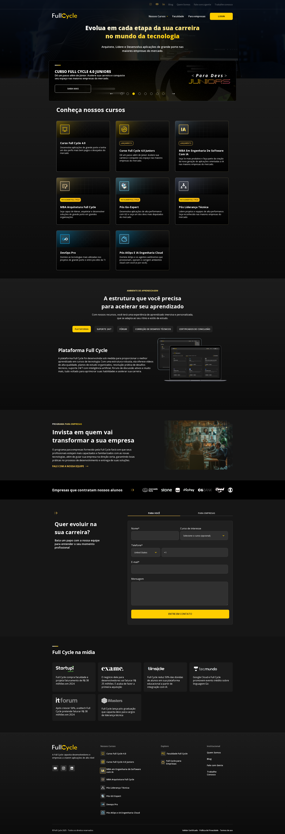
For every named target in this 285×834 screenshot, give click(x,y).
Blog (170, 4)
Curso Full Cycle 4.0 (116, 753)
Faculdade (178, 16)
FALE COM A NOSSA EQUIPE (68, 466)
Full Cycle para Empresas (173, 762)
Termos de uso (226, 830)
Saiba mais (73, 88)
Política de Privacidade (209, 830)
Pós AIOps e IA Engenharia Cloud (123, 812)
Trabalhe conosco (224, 4)
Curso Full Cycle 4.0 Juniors (120, 761)
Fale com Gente (215, 765)
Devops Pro (112, 804)
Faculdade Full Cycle (177, 753)
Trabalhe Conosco (211, 773)
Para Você (154, 513)
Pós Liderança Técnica (117, 787)
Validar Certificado (190, 830)
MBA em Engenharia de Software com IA (123, 770)
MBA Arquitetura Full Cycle (120, 779)
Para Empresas (206, 513)
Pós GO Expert (113, 796)
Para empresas (196, 16)
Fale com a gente (202, 4)
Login (221, 16)
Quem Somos (183, 4)
